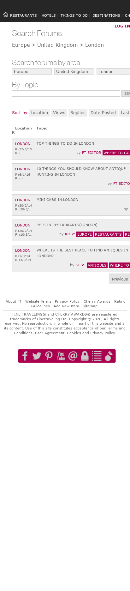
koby (70, 234)
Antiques (97, 265)
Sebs (81, 265)
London (22, 144)
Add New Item (66, 306)
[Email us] (73, 374)
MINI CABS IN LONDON (57, 199)
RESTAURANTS (23, 15)
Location (39, 112)
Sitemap (90, 306)
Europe (21, 45)
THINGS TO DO (74, 15)
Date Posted (103, 112)
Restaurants (108, 234)
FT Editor (91, 152)
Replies (78, 112)
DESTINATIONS (106, 15)
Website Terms (38, 301)
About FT (13, 301)
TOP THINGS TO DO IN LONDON (65, 143)
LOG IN (122, 26)
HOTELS (49, 15)
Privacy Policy (67, 301)
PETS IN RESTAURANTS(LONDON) (67, 225)
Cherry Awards (97, 301)
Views (59, 112)
